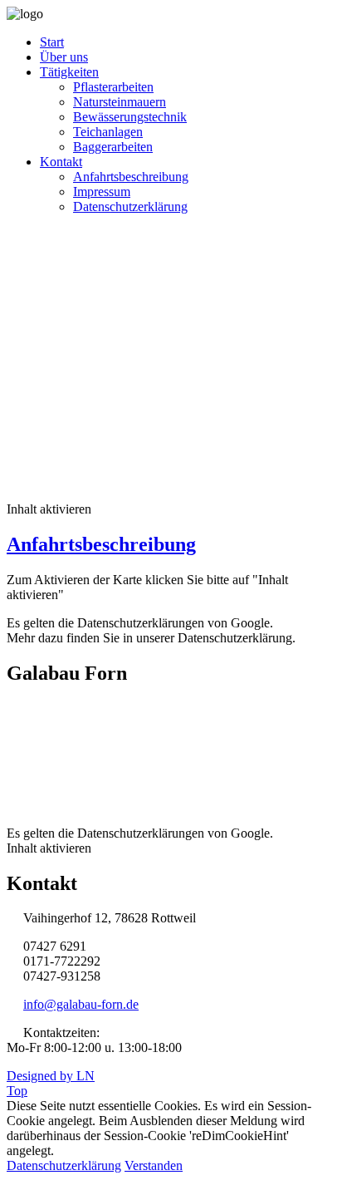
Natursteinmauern (119, 102)
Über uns (64, 57)
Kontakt (61, 162)
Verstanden (154, 1165)
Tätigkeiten (69, 72)
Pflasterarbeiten (113, 87)
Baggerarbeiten (113, 147)
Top (17, 1091)
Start (52, 42)
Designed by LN (51, 1076)
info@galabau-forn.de (81, 1004)
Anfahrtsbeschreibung (130, 177)
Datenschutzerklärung (130, 206)
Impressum (101, 191)
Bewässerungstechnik (130, 117)
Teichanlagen (108, 132)
